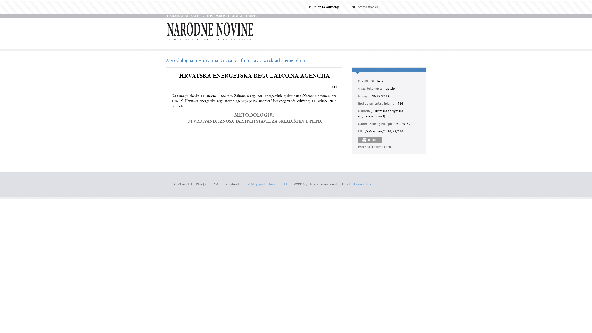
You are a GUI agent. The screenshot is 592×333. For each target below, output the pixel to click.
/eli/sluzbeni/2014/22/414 (384, 131)
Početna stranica (367, 7)
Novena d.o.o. (362, 185)
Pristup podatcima (261, 185)
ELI (284, 185)
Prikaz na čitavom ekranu (374, 147)
